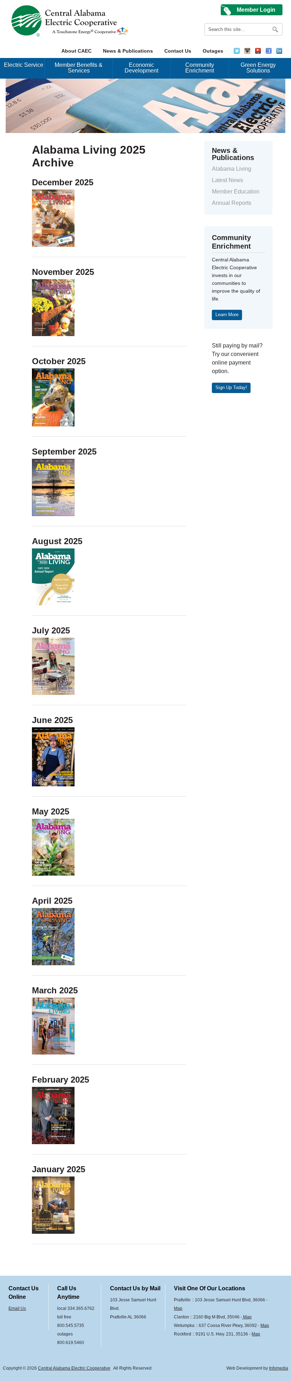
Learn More (226, 314)
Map (178, 1308)
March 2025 (55, 990)
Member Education (235, 191)
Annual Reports (231, 203)
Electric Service (23, 65)
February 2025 (60, 1079)
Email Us (17, 1308)
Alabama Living (231, 169)
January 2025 (58, 1169)
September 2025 (64, 451)
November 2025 (63, 272)
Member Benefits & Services (79, 68)
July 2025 (51, 630)
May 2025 (50, 811)
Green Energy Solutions (258, 68)
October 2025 (59, 361)
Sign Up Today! (231, 387)
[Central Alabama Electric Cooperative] (70, 21)
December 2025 (62, 182)
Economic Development (141, 68)
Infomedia (278, 1368)
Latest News (227, 180)
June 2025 (52, 720)
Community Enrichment (199, 68)
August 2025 (57, 541)
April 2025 (52, 900)
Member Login (256, 10)
